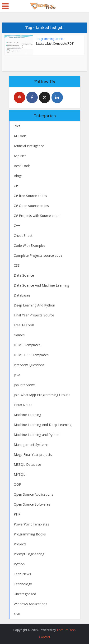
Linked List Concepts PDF (55, 43)
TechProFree (66, 630)
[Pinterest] (19, 97)
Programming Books (49, 39)
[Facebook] (32, 97)
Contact (44, 637)
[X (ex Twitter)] (44, 97)
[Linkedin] (57, 97)
